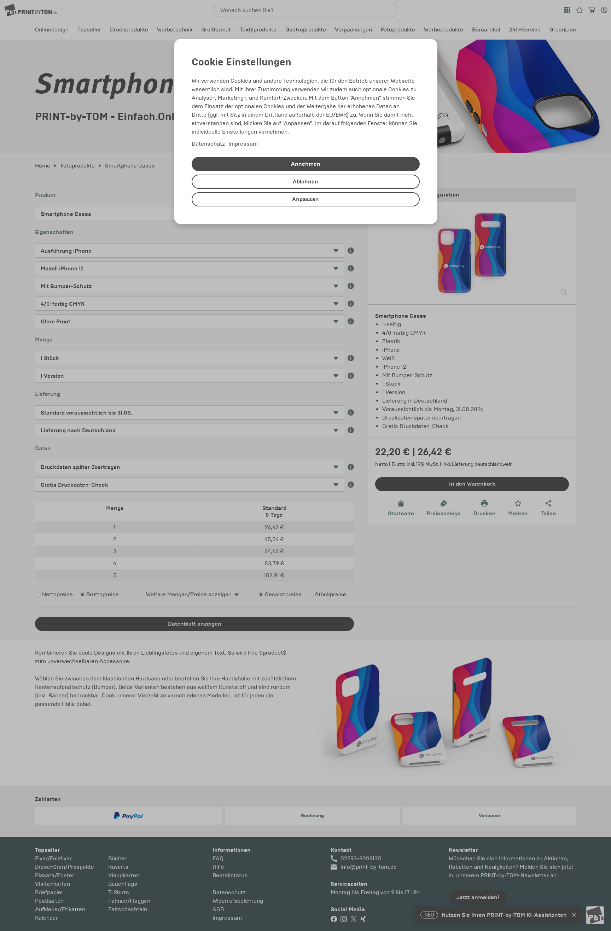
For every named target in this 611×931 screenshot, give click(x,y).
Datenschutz (208, 143)
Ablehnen (305, 181)
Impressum (243, 143)
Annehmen (305, 164)
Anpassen (305, 199)
